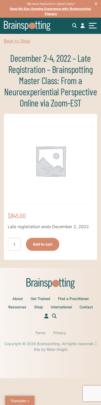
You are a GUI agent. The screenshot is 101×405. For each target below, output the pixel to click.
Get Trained (40, 298)
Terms (40, 333)
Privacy (59, 333)
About (17, 298)
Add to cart (42, 244)
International (61, 307)
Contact (86, 307)
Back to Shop (17, 40)
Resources (17, 307)
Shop (38, 307)
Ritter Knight (57, 349)
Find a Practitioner (73, 298)
